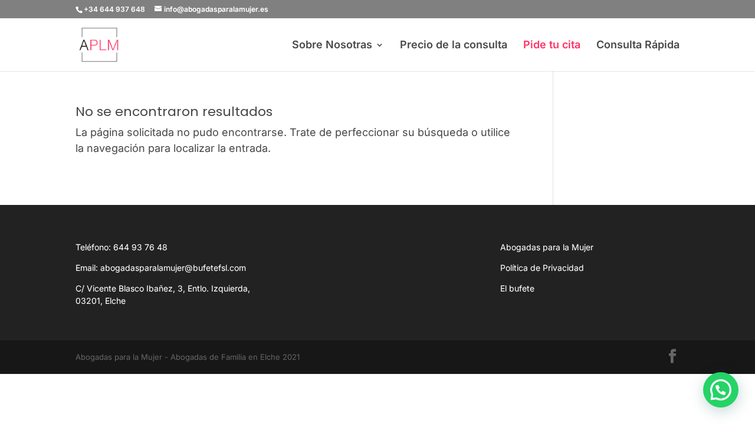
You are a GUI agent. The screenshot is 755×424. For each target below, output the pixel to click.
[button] (720, 390)
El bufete (517, 288)
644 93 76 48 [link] (140, 247)
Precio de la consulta (453, 46)
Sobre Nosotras (332, 46)
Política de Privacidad (542, 268)
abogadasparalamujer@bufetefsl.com (173, 268)
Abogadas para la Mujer (546, 247)
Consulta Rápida (638, 46)
